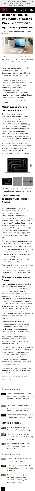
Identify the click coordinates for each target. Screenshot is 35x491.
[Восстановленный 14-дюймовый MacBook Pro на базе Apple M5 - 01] (17, 165)
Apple (25, 376)
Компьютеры (8, 376)
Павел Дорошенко (15, 31)
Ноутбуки (18, 376)
